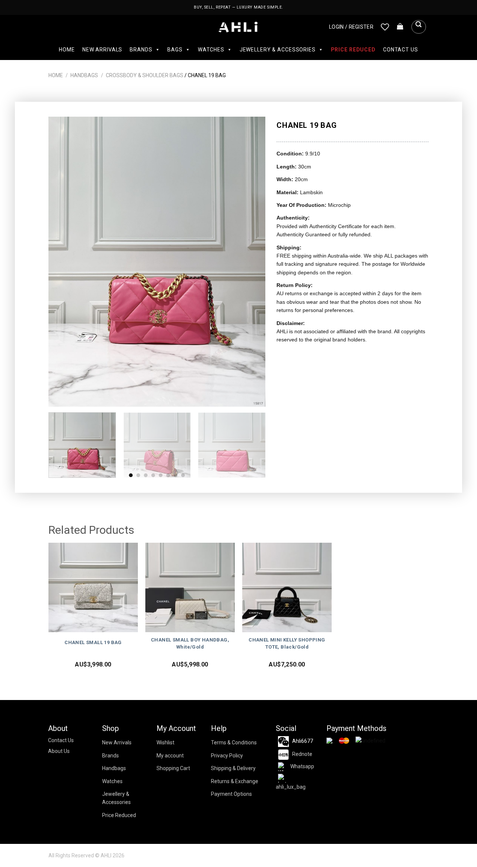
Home (67, 50)
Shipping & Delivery (233, 768)
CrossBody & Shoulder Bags (144, 75)
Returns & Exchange (234, 781)
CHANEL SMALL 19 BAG (93, 642)
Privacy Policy (227, 756)
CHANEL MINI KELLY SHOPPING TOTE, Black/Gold (287, 643)
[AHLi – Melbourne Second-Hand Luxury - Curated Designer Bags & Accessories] (238, 27)
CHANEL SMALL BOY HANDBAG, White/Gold (190, 643)
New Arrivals (102, 50)
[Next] (252, 261)
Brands (141, 50)
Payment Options (231, 794)
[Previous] (62, 261)
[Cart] (400, 27)
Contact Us (400, 50)
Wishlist (165, 742)
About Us (59, 751)
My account (170, 756)
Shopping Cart (173, 768)
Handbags (84, 75)
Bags (174, 50)
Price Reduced (353, 50)
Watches (211, 50)
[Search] (418, 27)
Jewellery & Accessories (278, 50)
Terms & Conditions (234, 742)
